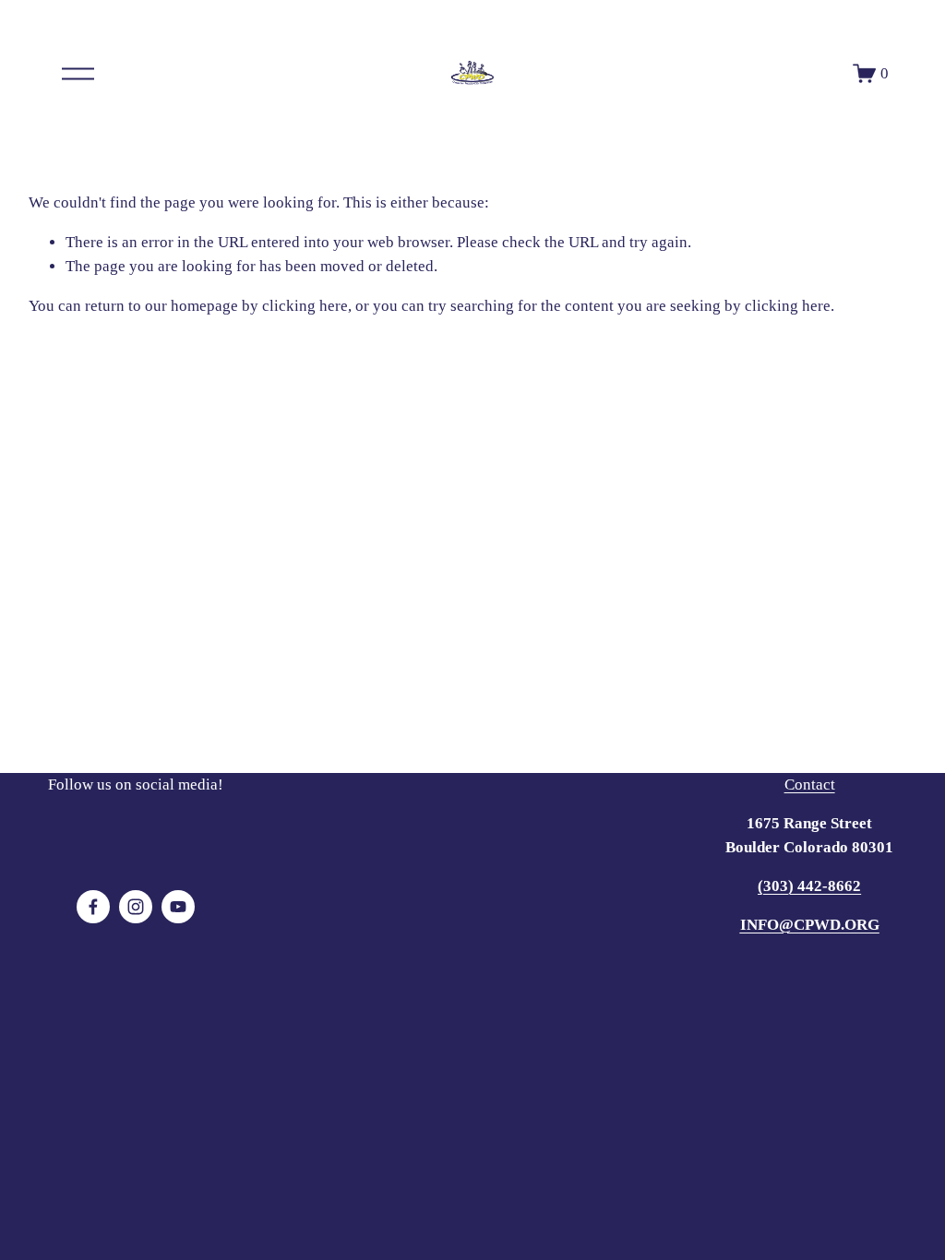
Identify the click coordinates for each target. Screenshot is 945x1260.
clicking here (305, 306)
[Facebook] (93, 906)
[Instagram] (135, 906)
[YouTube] (178, 906)
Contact (809, 784)
